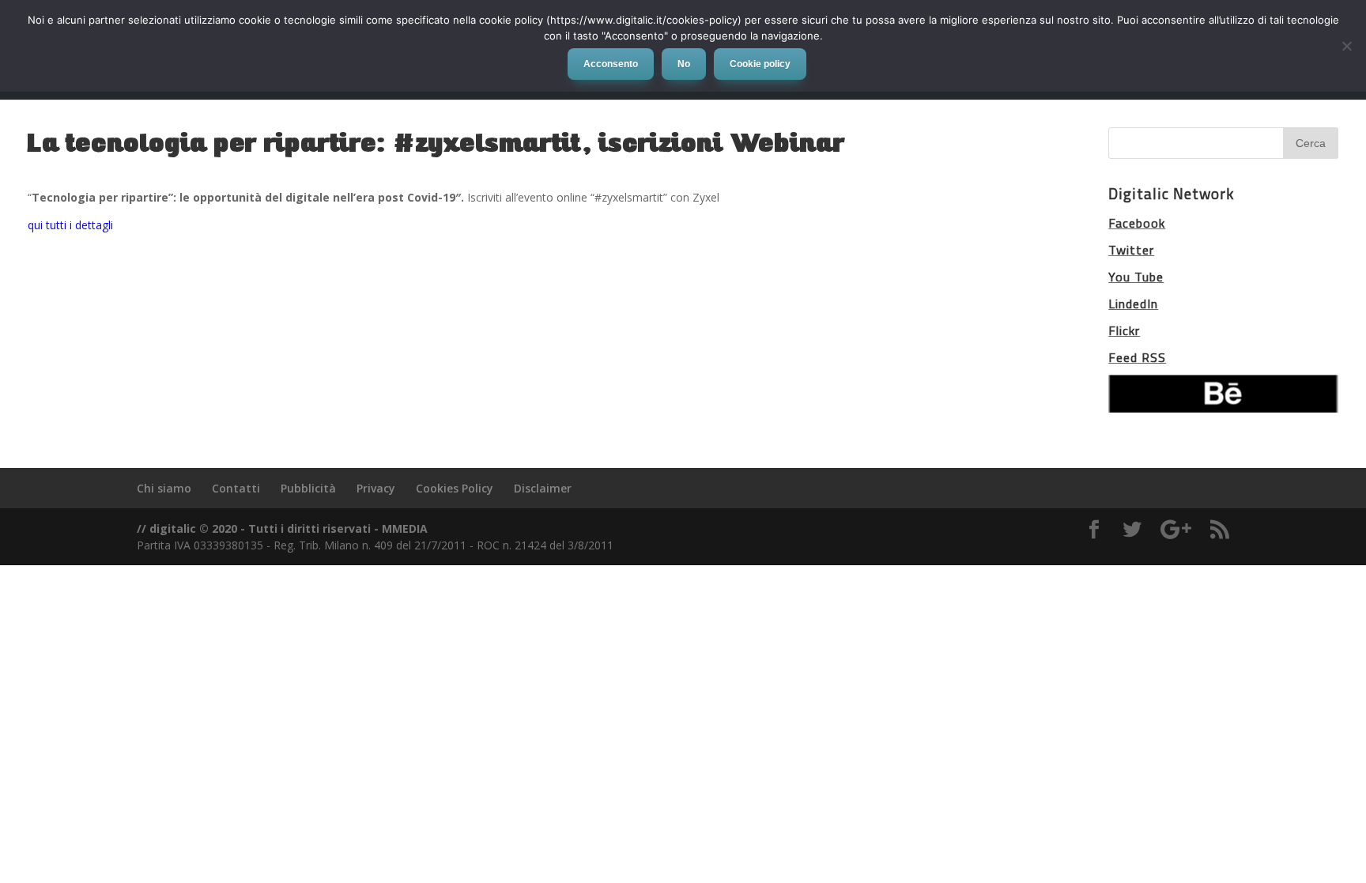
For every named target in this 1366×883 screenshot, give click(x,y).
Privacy (376, 488)
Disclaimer (543, 488)
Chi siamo (164, 488)
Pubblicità (308, 488)
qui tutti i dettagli (70, 224)
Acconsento (610, 64)
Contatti (236, 488)
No (683, 64)
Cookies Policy (454, 488)
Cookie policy (760, 64)
